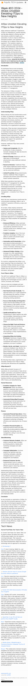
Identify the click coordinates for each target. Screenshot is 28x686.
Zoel (2, 549)
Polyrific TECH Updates (13, 2)
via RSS (9, 675)
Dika (2, 594)
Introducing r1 (6, 546)
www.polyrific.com (6, 673)
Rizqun (3, 649)
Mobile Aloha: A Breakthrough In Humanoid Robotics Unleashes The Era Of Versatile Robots (13, 644)
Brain (2, 621)
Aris (2, 576)
